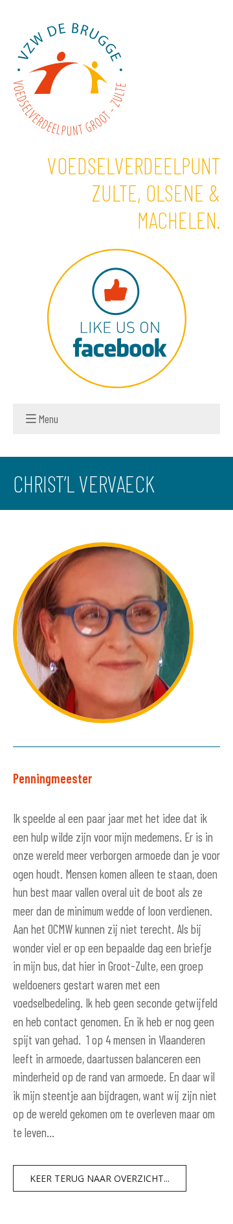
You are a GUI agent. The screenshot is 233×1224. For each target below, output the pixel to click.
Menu (48, 418)
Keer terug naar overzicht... (100, 1178)
